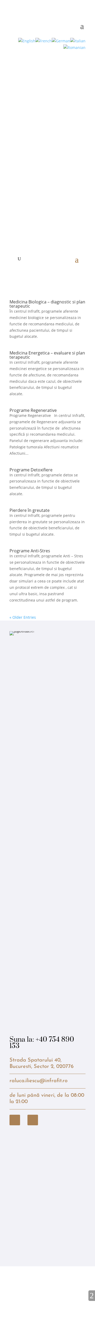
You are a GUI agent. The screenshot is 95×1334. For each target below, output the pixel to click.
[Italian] (78, 40)
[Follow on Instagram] (32, 1120)
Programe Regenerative (33, 410)
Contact (16, 1286)
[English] (26, 40)
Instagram (32, 1286)
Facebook (49, 1286)
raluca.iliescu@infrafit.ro (39, 1080)
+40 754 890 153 (42, 1042)
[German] (61, 40)
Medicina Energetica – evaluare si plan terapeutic (47, 355)
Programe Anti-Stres (30, 551)
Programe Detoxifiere (31, 470)
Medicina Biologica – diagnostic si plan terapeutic (47, 304)
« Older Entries (23, 617)
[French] (43, 40)
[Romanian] (74, 47)
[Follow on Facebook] (15, 1120)
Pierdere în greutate (30, 510)
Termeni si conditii (72, 1286)
